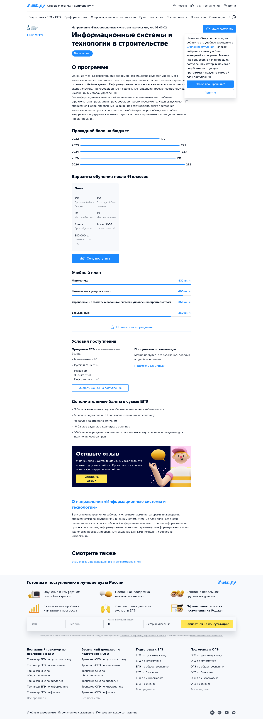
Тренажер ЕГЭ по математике (46, 665)
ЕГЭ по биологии (147, 672)
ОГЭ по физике (201, 684)
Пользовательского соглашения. (206, 635)
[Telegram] (219, 712)
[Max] (234, 712)
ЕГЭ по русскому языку (151, 655)
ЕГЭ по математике (148, 661)
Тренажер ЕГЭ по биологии (45, 681)
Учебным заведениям (41, 712)
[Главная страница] (36, 6)
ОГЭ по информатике (204, 678)
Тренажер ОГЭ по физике (98, 692)
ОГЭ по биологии (202, 672)
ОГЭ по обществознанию (207, 666)
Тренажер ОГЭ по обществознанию (93, 673)
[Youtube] (227, 712)
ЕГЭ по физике (145, 684)
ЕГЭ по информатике (149, 678)
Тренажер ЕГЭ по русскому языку (49, 659)
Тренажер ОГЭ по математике (101, 665)
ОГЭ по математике (203, 661)
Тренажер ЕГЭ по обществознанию (38, 673)
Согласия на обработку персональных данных (143, 635)
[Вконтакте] (212, 712)
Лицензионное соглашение (76, 712)
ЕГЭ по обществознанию (152, 666)
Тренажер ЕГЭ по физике (43, 692)
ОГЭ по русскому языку (206, 655)
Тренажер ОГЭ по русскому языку (104, 659)
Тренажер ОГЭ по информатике (102, 686)
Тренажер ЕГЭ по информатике (47, 686)
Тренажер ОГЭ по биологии (100, 681)
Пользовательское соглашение (116, 712)
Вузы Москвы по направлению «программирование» (106, 562)
